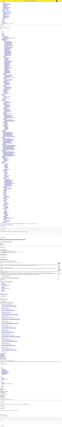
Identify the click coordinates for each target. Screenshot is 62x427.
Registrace (3, 378)
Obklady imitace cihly (7, 101)
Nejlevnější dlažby (7, 160)
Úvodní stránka (6, 223)
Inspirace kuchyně (5, 138)
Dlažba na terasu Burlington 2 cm (8, 87)
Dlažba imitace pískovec (7, 63)
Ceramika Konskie (5, 190)
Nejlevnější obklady (7, 158)
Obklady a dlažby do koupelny (8, 43)
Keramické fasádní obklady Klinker (9, 115)
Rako (3, 209)
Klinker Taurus (6, 127)
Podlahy (5, 211)
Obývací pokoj (6, 202)
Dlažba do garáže (7, 59)
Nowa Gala (4, 198)
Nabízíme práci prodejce (6, 10)
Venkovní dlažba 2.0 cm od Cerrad (8, 181)
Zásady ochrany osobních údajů (6, 7)
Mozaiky (4, 74)
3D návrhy (3, 11)
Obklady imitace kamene (7, 102)
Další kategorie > (5, 73)
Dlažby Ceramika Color (7, 218)
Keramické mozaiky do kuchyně (8, 75)
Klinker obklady (5, 114)
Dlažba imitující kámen (5, 148)
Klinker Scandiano (7, 126)
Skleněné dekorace (7, 80)
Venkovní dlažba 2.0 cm (6, 152)
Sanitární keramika (5, 134)
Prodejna (3, 382)
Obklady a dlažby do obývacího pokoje (9, 45)
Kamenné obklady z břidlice (8, 113)
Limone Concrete (7, 207)
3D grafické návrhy (4, 369)
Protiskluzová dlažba (7, 68)
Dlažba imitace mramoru (7, 62)
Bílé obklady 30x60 (7, 50)
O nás (2, 381)
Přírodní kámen (5, 112)
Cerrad (4, 178)
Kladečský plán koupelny (6, 16)
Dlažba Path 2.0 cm (5, 153)
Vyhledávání (1, 24)
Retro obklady (6, 46)
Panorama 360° (5, 13)
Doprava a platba (5, 5)
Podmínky (4, 17)
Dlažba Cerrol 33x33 (7, 220)
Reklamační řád (5, 6)
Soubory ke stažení (5, 18)
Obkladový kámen (7, 106)
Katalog (4, 20)
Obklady (4, 40)
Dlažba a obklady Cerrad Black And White (9, 183)
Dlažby (4, 56)
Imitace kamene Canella (7, 105)
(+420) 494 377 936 (5, 415)
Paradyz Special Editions (7, 169)
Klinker (5, 174)
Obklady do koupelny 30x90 (8, 188)
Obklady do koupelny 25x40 (8, 51)
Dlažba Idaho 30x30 (7, 83)
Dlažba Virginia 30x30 (7, 82)
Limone (4, 205)
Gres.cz (10, 410)
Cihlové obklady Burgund (8, 109)
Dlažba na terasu (6, 58)
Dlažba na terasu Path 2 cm (8, 88)
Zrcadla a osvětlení (5, 135)
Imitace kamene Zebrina (7, 107)
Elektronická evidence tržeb (5, 371)
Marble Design (6, 164)
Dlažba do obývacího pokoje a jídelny (9, 61)
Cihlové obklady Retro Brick (8, 111)
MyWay (4, 163)
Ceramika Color (5, 217)
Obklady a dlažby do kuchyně (8, 44)
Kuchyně (4, 37)
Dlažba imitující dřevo (5, 147)
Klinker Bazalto (6, 128)
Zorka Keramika (5, 213)
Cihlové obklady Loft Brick (8, 110)
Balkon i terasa (6, 173)
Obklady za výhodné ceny (8, 96)
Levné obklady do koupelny (8, 55)
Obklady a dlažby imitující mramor (8, 47)
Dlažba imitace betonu (7, 179)
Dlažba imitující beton (5, 146)
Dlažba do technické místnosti (8, 60)
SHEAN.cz (16, 410)
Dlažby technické (7, 203)
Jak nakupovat (4, 3)
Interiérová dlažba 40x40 (7, 72)
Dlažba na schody (7, 66)
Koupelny (4, 36)
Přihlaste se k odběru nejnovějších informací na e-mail (6, 399)
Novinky (3, 9)
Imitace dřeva (6, 214)
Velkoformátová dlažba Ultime (8, 184)
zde (20, 262)
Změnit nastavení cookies (4, 379)
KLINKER (9, 223)
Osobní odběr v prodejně (4, 370)
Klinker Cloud (6, 123)
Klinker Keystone (7, 129)
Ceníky (4, 19)
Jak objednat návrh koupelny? (6, 14)
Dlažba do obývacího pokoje (6, 145)
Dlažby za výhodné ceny (7, 98)
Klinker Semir (6, 124)
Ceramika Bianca (5, 187)
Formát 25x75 (6, 166)
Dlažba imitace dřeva (7, 57)
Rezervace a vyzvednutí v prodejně (7, 4)
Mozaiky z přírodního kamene (8, 76)
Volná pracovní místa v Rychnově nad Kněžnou (7, 383)
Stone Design (6, 165)
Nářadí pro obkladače (7, 90)
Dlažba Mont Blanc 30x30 (8, 84)
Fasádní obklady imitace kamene (8, 182)
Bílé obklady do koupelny (7, 48)
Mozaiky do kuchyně (5, 140)
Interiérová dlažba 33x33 (7, 71)
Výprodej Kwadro (7, 204)
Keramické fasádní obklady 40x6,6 (9, 117)
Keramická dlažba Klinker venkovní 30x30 (9, 120)
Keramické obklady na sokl (8, 116)
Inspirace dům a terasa (5, 151)
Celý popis (10, 242)
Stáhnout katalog (2, 396)
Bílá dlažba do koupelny (7, 70)
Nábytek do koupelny (5, 133)
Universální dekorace (7, 175)
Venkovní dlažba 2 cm (7, 86)
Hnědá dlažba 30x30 (7, 69)
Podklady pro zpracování (6, 15)
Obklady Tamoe (5, 141)
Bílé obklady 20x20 (7, 49)
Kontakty (3, 21)
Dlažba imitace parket (7, 64)
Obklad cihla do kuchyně (7, 53)
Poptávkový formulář (5, 8)
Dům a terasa (4, 38)
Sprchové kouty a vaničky (6, 136)
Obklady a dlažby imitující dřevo (8, 42)
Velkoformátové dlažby (5, 149)
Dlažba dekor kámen (7, 196)
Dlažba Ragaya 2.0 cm (5, 155)
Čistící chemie (6, 92)
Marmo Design (6, 199)
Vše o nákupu (3, 2)
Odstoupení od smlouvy (4, 373)
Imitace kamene (6, 215)
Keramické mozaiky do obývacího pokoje (9, 77)
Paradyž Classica (6, 176)
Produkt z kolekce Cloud (4, 294)
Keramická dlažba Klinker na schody (9, 119)
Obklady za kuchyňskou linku (8, 41)
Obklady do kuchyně (5, 139)
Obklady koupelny (5, 132)
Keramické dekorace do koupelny (8, 79)
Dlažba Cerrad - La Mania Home (8, 185)
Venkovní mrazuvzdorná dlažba (8, 67)
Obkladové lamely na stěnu (8, 54)
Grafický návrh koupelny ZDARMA (7, 12)
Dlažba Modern (5, 142)
